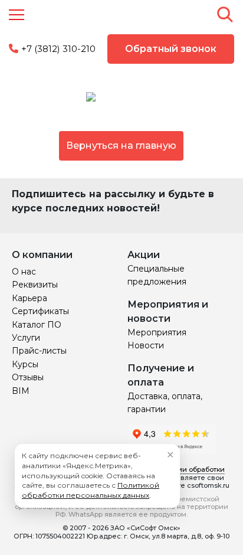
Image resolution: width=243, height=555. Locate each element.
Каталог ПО (36, 324)
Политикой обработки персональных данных (90, 490)
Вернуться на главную (121, 145)
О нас (24, 271)
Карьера (29, 298)
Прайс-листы (39, 350)
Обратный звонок (170, 48)
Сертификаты (40, 311)
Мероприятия (156, 332)
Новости (145, 345)
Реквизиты (35, 284)
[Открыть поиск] (224, 14)
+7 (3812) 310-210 (58, 48)
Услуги (26, 337)
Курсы (25, 364)
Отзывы (28, 377)
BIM (20, 391)
